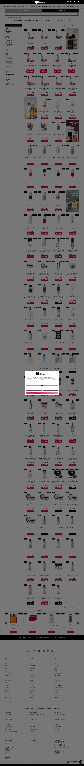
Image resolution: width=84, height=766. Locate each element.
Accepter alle (42, 393)
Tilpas (50, 389)
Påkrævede (34, 389)
